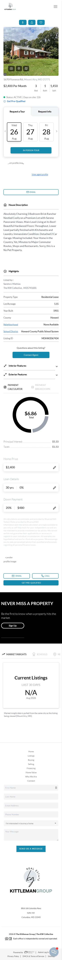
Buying (31, 760)
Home (31, 751)
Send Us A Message (31, 849)
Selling (31, 764)
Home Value (31, 772)
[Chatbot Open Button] (54, 952)
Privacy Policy (13, 956)
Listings (31, 756)
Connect (31, 781)
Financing (31, 768)
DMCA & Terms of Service (33, 956)
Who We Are (31, 776)
